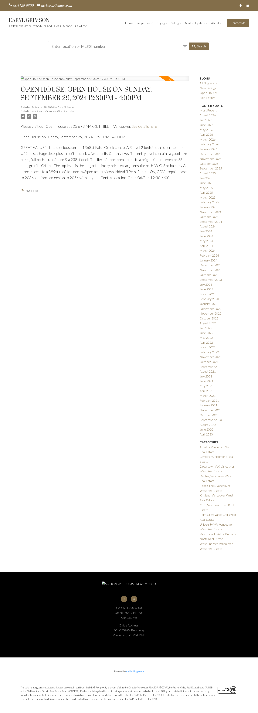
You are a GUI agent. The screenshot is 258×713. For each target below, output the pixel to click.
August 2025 (208, 173)
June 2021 (206, 381)
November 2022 (210, 313)
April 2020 (206, 434)
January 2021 (208, 405)
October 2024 (209, 216)
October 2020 (209, 415)
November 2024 (210, 212)
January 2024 (208, 260)
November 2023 (210, 270)
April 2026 (206, 134)
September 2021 (211, 366)
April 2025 (206, 192)
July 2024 (206, 231)
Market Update (195, 23)
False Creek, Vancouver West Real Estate (53, 111)
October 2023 (209, 274)
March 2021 (208, 395)
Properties (143, 23)
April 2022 (206, 342)
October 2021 (209, 361)
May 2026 (206, 129)
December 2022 (210, 308)
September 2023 (211, 279)
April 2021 (206, 391)
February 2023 (209, 299)
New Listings (208, 88)
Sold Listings (207, 97)
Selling (175, 23)
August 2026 (208, 115)
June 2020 (206, 429)
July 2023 (206, 284)
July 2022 (206, 328)
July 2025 (206, 178)
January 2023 (208, 303)
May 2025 (206, 187)
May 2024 (206, 241)
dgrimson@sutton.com (56, 6)
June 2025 (206, 183)
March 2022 (208, 347)
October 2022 (209, 318)
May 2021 (206, 386)
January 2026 (208, 149)
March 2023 (208, 294)
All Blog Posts (208, 83)
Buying (160, 23)
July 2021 (206, 376)
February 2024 (209, 255)
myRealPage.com (135, 671)
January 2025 (208, 207)
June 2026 (206, 125)
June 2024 (206, 236)
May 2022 (206, 337)
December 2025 (210, 154)
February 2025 (209, 202)
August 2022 (208, 323)
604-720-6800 (23, 6)
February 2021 (209, 400)
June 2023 (206, 289)
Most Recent (208, 110)
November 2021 (210, 357)
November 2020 (210, 410)
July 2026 (206, 120)
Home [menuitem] (129, 23)
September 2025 (211, 168)
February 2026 (209, 144)
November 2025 (210, 158)
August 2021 (208, 371)
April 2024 (206, 245)
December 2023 (210, 265)
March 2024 (208, 250)
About (215, 23)
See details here (144, 126)
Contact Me (238, 23)
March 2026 (208, 139)
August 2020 (208, 424)
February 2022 (209, 352)
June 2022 (206, 333)
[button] (21, 5)
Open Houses (209, 92)
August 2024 (208, 226)
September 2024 (211, 221)
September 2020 (211, 419)
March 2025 (208, 197)
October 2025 (209, 163)
